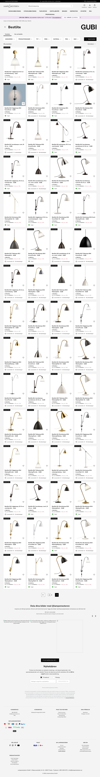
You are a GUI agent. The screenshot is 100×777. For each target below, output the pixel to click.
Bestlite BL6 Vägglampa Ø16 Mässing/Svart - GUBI (13, 580)
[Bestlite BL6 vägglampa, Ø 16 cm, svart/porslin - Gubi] (15, 499)
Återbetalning (62, 715)
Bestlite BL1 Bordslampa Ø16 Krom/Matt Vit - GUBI (60, 218)
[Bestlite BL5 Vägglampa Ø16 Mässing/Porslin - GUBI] (62, 64)
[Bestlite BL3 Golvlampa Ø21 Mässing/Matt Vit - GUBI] (38, 572)
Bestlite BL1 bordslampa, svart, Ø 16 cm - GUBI (14, 145)
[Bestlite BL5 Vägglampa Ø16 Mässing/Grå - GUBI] (15, 536)
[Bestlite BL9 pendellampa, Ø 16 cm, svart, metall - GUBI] (62, 246)
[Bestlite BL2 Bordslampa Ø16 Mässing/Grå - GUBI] (85, 355)
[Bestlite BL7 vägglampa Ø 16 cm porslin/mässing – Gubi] (15, 64)
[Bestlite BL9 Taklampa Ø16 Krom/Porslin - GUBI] (38, 137)
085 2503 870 (14, 712)
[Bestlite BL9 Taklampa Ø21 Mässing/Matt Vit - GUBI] (62, 391)
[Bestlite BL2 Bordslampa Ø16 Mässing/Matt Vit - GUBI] (85, 391)
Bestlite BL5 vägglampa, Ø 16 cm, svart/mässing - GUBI (14, 290)
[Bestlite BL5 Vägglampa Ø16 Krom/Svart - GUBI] (15, 101)
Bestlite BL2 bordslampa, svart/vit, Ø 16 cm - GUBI (83, 181)
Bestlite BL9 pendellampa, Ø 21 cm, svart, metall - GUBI (37, 181)
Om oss (61, 745)
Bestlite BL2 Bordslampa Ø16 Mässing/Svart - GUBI (60, 580)
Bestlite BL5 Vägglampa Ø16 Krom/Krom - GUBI (84, 435)
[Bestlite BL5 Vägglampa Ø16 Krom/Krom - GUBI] (85, 427)
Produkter (7, 34)
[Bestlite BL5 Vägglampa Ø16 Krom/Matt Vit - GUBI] (38, 536)
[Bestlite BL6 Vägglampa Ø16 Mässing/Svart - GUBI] (15, 572)
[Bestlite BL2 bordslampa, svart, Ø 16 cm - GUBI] (38, 499)
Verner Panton (15, 759)
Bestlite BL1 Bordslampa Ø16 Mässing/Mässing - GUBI (60, 543)
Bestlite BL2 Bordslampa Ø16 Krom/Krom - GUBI (60, 181)
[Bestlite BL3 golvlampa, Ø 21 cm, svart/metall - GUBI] (85, 64)
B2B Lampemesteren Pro (85, 749)
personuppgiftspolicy (70, 697)
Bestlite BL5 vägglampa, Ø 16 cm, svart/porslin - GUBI (14, 181)
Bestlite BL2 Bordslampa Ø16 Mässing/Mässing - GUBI (60, 435)
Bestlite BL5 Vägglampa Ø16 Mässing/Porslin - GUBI (60, 72)
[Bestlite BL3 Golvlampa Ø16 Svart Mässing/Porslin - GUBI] (85, 210)
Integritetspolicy (61, 749)
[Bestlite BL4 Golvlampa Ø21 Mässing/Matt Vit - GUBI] (15, 210)
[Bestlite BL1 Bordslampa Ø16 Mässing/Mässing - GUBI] (62, 536)
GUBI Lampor (24, 20)
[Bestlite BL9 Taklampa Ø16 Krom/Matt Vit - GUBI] (85, 282)
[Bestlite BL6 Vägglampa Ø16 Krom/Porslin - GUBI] (85, 319)
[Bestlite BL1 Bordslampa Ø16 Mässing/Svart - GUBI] (62, 499)
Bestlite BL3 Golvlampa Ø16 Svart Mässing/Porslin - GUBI (85, 218)
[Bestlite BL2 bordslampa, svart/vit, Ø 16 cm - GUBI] (85, 174)
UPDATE (71, 17)
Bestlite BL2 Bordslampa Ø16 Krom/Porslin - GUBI (36, 254)
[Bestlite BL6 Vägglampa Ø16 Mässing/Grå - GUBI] (38, 282)
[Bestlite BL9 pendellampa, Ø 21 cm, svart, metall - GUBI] (38, 174)
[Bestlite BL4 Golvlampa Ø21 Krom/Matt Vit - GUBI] (85, 463)
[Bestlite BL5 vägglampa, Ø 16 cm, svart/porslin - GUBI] (15, 174)
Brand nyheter (85, 748)
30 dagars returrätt (85, 713)
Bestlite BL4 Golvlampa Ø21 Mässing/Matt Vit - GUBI (13, 218)
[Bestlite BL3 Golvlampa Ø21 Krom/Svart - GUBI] (62, 101)
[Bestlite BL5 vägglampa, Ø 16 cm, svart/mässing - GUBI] (15, 282)
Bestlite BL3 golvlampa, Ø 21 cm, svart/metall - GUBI (85, 72)
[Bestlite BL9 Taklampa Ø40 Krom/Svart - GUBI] (85, 246)
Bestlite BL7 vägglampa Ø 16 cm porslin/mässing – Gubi (14, 72)
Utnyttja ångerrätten (61, 716)
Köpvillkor (62, 748)
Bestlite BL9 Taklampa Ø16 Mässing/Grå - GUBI (59, 290)
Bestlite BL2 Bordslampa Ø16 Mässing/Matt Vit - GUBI (84, 399)
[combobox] (50, 6)
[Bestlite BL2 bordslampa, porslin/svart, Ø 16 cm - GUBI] (85, 137)
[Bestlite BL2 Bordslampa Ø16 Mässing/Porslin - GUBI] (85, 499)
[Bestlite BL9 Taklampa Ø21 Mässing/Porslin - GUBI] (38, 463)
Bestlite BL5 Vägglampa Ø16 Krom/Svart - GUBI (13, 109)
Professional (50, 14)
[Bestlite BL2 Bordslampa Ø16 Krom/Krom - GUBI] (62, 174)
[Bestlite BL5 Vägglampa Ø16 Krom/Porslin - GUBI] (85, 572)
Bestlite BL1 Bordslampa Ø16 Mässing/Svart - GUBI (60, 507)
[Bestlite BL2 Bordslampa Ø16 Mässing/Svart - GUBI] (62, 572)
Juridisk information (62, 746)
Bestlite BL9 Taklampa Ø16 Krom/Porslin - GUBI (36, 145)
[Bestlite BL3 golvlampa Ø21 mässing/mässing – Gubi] (62, 463)
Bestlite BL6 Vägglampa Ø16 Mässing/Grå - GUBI (36, 290)
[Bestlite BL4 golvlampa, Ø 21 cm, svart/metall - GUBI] (62, 137)
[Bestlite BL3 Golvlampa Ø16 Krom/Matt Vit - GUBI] (38, 101)
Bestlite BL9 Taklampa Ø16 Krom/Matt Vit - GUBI (83, 290)
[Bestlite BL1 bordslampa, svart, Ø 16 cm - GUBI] (15, 137)
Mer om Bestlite (18, 34)
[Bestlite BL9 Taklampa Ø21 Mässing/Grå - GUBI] (15, 246)
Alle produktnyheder (14, 764)
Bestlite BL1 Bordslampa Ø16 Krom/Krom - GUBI (36, 326)
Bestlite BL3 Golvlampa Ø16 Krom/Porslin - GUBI (13, 399)
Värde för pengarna (15, 761)
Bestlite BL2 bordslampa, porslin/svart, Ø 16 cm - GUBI (84, 145)
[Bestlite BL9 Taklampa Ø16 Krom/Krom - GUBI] (38, 355)
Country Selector (61, 751)
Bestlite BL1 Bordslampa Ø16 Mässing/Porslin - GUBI (13, 435)
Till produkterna (56, 17)
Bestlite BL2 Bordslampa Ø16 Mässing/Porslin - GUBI (84, 507)
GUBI (20, 20)
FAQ (14, 715)
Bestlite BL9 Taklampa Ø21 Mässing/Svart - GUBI (36, 435)
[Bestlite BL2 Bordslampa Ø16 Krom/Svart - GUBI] (85, 101)
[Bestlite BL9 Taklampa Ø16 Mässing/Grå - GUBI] (62, 282)
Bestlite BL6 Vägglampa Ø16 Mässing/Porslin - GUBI (13, 471)
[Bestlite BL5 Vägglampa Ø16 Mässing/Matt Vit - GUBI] (15, 319)
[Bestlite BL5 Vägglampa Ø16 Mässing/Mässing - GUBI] (15, 355)
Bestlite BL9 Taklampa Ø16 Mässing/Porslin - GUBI (36, 72)
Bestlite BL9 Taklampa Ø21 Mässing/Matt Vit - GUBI (59, 399)
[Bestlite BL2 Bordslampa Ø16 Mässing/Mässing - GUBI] (62, 427)
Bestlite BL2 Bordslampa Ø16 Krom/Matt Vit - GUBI (84, 543)
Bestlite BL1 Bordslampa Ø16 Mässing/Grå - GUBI (60, 326)
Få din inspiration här (49, 660)
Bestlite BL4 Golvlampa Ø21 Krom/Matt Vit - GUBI (84, 471)
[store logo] (11, 6)
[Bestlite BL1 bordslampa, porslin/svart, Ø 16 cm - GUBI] (38, 391)
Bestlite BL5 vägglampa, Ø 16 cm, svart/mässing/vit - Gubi (38, 218)
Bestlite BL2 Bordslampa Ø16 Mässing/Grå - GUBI (84, 363)
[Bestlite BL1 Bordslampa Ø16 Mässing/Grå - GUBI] (62, 319)
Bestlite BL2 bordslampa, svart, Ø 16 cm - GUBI (38, 507)
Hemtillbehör (14, 762)
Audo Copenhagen (14, 758)
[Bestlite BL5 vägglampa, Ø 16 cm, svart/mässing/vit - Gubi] (38, 210)
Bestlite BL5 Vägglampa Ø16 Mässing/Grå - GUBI (13, 543)
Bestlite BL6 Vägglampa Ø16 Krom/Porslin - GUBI (84, 326)
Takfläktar (43, 11)
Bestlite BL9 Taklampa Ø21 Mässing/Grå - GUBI (12, 254)
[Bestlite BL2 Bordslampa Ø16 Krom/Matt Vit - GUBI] (85, 536)
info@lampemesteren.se (14, 713)
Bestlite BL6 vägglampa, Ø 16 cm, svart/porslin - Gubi (14, 507)
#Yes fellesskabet (85, 745)
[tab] (10, 39)
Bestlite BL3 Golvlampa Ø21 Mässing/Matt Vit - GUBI (36, 580)
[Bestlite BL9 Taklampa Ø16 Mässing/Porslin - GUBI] (38, 64)
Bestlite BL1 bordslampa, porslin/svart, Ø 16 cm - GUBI (36, 399)
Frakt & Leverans (61, 712)
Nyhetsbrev (85, 712)
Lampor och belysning (8, 20)
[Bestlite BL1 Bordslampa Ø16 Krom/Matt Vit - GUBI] (62, 210)
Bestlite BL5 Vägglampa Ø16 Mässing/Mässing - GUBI (13, 363)
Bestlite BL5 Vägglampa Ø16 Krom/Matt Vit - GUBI (36, 543)
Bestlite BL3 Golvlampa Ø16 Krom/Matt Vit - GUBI (36, 109)
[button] (23, 67)
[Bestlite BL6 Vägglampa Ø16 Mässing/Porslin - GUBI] (15, 463)
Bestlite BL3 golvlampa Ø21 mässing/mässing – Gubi (60, 471)
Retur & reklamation (62, 713)
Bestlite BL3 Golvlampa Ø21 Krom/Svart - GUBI (60, 109)
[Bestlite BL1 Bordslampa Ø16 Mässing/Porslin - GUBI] (15, 427)
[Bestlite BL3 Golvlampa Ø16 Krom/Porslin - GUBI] (15, 391)
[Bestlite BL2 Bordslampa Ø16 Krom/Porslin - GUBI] (38, 246)
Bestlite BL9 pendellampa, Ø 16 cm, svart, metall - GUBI (61, 254)
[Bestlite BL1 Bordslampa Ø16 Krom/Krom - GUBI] (38, 319)
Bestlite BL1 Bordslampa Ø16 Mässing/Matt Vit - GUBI (60, 363)
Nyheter (83, 11)
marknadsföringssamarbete (85, 751)
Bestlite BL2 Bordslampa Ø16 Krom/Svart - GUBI (84, 109)
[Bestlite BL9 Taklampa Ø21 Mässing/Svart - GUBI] (38, 427)
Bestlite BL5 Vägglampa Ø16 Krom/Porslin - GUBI (84, 580)
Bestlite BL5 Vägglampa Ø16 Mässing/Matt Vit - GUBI (13, 326)
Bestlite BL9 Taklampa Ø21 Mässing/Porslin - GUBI (36, 471)
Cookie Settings (85, 746)
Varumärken (15, 20)
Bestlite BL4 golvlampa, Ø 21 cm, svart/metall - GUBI (61, 145)
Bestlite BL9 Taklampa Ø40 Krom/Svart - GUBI (83, 254)
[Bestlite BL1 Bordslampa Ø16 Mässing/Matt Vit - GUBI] (62, 355)
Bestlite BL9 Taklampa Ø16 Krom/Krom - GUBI (36, 363)
